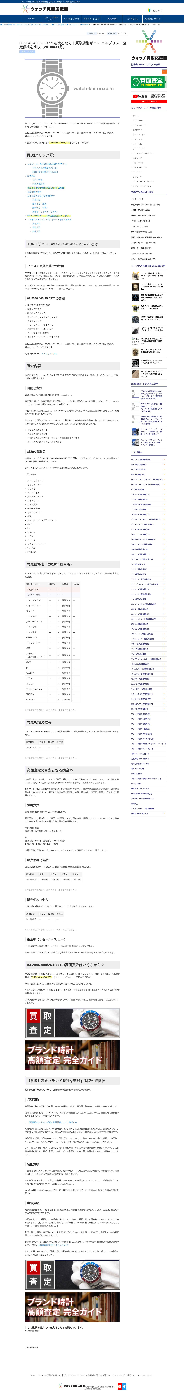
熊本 (140, 259)
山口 (146, 243)
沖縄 (153, 259)
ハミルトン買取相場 (140, 614)
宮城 (146, 205)
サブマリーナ (138, 120)
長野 (144, 221)
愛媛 (142, 248)
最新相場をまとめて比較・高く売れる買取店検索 (60, 2)
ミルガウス (137, 144)
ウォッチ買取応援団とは (50, 1375)
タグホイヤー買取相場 (141, 579)
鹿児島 (148, 259)
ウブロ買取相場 (138, 469)
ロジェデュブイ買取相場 (142, 704)
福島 (158, 205)
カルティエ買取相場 (140, 514)
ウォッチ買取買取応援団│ (31, 2)
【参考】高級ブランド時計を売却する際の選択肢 (49, 219)
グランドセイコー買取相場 (142, 524)
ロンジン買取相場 (139, 709)
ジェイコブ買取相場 (140, 534)
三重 (150, 232)
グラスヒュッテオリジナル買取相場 (146, 519)
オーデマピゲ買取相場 (141, 504)
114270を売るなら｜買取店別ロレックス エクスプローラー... (152, 319)
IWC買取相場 (137, 474)
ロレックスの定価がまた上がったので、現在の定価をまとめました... (151, 373)
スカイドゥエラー (140, 167)
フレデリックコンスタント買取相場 (146, 659)
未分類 (134, 804)
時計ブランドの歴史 (140, 754)
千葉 (153, 215)
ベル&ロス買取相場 (140, 664)
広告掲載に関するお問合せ (98, 1375)
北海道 (140, 199)
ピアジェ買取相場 (139, 624)
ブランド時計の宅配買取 (141, 724)
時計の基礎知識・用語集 (141, 794)
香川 (138, 248)
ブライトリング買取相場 (142, 634)
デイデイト (137, 172)
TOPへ (34, 1375)
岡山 (142, 243)
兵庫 (150, 237)
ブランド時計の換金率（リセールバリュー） (148, 744)
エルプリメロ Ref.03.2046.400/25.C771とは (47, 164)
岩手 (142, 205)
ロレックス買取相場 (140, 460)
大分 (150, 254)
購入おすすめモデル (140, 764)
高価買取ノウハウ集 (140, 759)
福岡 (138, 254)
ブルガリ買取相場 (139, 649)
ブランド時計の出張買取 (141, 719)
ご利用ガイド (157, 11)
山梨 (140, 221)
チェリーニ (137, 177)
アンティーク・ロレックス (143, 181)
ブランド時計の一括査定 (141, 729)
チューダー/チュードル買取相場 (144, 584)
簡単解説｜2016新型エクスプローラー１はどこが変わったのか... (152, 297)
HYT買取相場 (137, 489)
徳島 (146, 248)
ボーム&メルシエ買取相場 (142, 669)
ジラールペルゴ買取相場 (142, 559)
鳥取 (150, 243)
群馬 (148, 210)
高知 (150, 248)
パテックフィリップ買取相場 (143, 604)
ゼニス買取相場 (138, 574)
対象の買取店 (38, 184)
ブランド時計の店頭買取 (141, 714)
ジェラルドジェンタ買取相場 (143, 539)
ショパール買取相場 (140, 554)
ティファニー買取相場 (141, 594)
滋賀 (138, 237)
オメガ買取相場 (139, 465)
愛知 (146, 232)
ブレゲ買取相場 (138, 654)
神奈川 (144, 215)
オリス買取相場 (138, 509)
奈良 (154, 237)
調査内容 (31, 176)
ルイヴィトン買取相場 (141, 699)
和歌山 (159, 237)
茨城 (140, 210)
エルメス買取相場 (139, 499)
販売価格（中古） (40, 208)
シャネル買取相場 (139, 549)
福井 (146, 226)
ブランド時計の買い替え (141, 734)
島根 (154, 243)
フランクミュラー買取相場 (142, 639)
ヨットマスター (139, 163)
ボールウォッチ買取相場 (142, 674)
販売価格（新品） (40, 204)
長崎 (146, 254)
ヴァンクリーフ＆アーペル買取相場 (145, 484)
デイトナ (136, 116)
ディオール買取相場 (140, 589)
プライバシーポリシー (74, 1375)
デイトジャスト (139, 149)
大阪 (146, 237)
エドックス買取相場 (140, 494)
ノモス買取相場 (138, 599)
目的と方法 (37, 180)
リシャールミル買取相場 (142, 694)
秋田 (150, 205)
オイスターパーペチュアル (143, 153)
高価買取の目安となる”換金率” (41, 196)
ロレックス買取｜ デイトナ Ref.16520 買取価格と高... (151, 351)
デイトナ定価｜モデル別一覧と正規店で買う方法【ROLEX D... (152, 286)
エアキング (137, 158)
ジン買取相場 (138, 564)
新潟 (148, 221)
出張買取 (36, 231)
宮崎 (144, 259)
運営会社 (131, 1375)
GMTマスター (138, 130)
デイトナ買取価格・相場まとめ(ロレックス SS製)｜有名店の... (152, 275)
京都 (142, 237)
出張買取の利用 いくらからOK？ (53, 1245)
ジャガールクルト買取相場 (142, 544)
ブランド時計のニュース (142, 749)
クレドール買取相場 (140, 529)
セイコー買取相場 (139, 569)
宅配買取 (36, 227)
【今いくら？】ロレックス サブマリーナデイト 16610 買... (152, 329)
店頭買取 (36, 223)
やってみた (136, 784)
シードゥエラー (139, 135)
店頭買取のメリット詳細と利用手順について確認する (53, 1122)
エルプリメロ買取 (49, 354)
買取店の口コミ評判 (140, 789)
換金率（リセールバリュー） (45, 212)
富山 (138, 226)
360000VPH (32, 1348)
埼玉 (149, 215)
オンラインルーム (145, 1375)
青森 (138, 205)
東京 (140, 215)
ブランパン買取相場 (140, 644)
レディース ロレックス (142, 186)
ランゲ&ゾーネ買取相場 (141, 689)
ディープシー (138, 139)
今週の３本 (136, 774)
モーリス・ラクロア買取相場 (142, 809)
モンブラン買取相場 (140, 679)
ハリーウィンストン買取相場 (143, 619)
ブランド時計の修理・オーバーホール (146, 779)
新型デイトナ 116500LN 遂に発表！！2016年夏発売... (152, 307)
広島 (138, 243)
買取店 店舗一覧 (139, 813)
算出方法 (36, 200)
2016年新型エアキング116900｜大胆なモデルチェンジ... (152, 362)
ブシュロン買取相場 (140, 629)
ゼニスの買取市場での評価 (44, 168)
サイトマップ (119, 1375)
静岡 (138, 232)
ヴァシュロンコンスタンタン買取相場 (146, 479)
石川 (142, 226)
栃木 (144, 210)
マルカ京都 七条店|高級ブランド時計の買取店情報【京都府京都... (152, 341)
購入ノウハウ (137, 769)
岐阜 (142, 232)
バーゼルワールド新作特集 (142, 799)
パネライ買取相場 (139, 609)
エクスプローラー (140, 125)
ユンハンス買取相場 (140, 684)
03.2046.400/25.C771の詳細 (45, 172)
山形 (154, 205)
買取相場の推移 (34, 192)
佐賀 (142, 254)
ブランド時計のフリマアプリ (142, 739)
